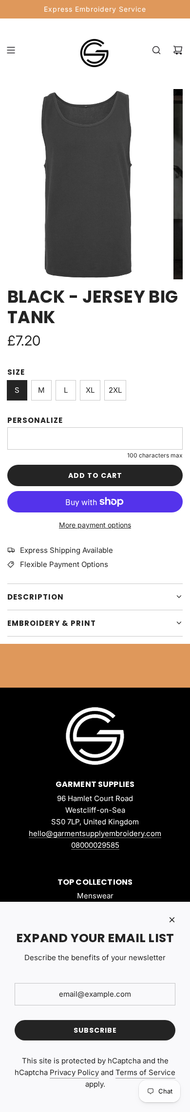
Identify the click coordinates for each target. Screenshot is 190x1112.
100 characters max (155, 455)
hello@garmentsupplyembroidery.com (95, 833)
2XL (115, 390)
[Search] (156, 50)
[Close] (172, 919)
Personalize (35, 420)
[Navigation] (10, 50)
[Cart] (178, 50)
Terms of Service (145, 1072)
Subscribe (95, 1030)
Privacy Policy (74, 1072)
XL (90, 390)
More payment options (95, 525)
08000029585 (95, 845)
